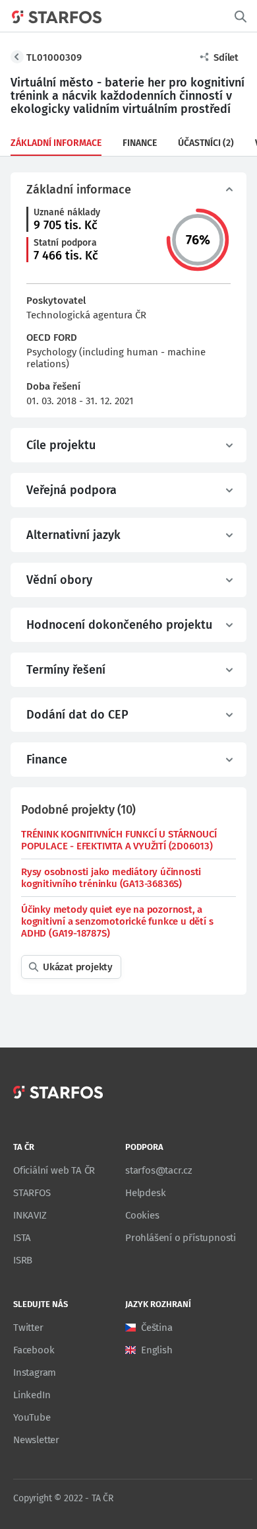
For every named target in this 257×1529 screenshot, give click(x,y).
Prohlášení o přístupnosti (180, 1238)
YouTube (32, 1417)
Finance (140, 143)
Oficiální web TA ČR (54, 1170)
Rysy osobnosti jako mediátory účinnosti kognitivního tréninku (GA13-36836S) (111, 878)
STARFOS (32, 1193)
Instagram (34, 1372)
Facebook (33, 1350)
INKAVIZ (30, 1215)
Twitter (28, 1327)
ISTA (22, 1238)
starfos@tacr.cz (158, 1170)
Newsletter (36, 1440)
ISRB (22, 1260)
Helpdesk (145, 1193)
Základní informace (56, 143)
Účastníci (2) (206, 143)
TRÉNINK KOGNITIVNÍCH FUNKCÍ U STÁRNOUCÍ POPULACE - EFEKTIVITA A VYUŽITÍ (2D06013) (119, 840)
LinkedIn (31, 1395)
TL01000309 (54, 57)
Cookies (142, 1215)
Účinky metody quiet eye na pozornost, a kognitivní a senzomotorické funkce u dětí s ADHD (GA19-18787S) (117, 921)
